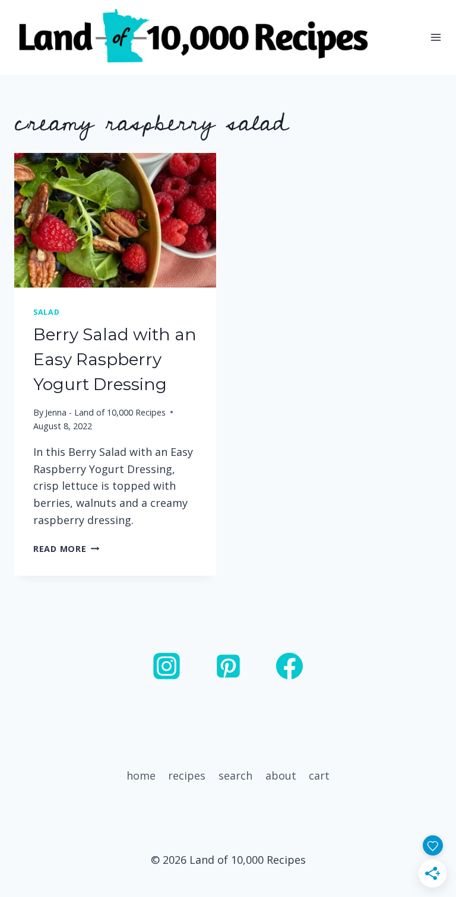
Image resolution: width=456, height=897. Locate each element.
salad (46, 312)
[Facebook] (289, 666)
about (280, 775)
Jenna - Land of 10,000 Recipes (105, 412)
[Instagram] (167, 666)
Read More (66, 548)
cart (319, 775)
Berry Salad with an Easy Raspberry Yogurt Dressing (115, 359)
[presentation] (115, 220)
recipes (186, 775)
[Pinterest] (228, 666)
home (141, 775)
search (235, 775)
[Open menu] (436, 37)
